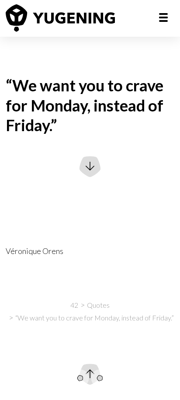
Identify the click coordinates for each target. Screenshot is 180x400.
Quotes (98, 305)
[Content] (100, 378)
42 (74, 305)
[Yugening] (60, 18)
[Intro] (80, 378)
